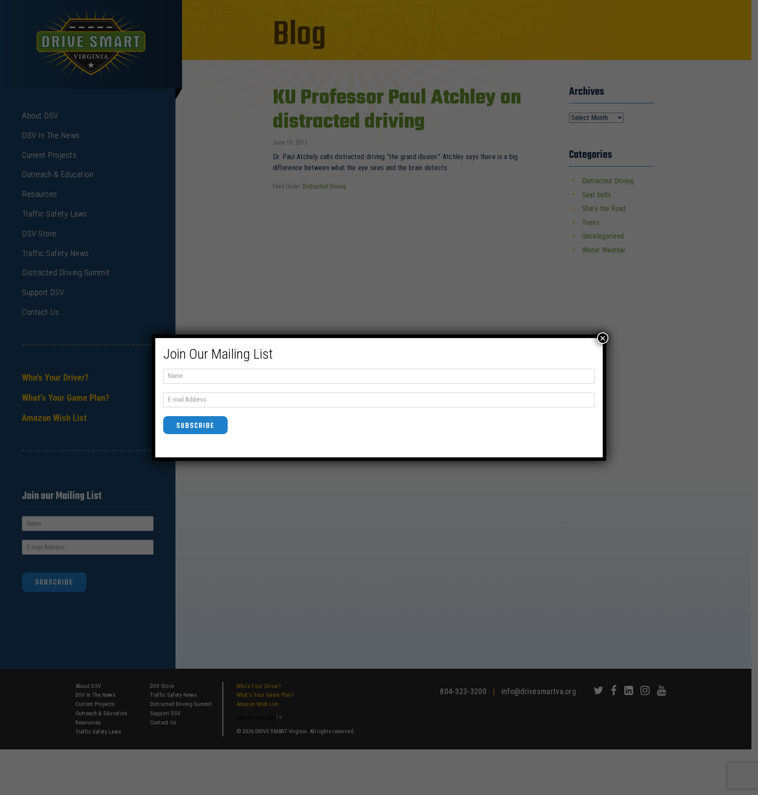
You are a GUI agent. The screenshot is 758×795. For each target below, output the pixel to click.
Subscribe (195, 426)
